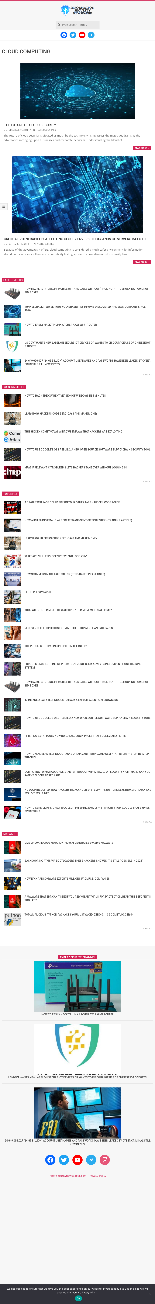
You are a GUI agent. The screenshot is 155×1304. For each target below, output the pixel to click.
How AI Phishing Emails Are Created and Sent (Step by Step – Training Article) (78, 520)
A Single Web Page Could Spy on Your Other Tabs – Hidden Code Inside (72, 502)
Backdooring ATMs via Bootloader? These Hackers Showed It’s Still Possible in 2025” (84, 860)
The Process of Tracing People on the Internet (58, 646)
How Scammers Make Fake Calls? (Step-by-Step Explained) (65, 574)
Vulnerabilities (45, 243)
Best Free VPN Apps (38, 592)
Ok (78, 1298)
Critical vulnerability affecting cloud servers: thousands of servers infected (75, 239)
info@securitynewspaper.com (67, 1175)
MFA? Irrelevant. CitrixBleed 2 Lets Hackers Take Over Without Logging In (76, 467)
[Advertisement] (77, 1213)
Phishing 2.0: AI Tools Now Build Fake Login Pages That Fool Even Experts (75, 735)
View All (147, 374)
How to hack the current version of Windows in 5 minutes (65, 395)
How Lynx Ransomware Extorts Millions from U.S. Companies (67, 878)
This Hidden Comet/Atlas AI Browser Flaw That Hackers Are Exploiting (73, 431)
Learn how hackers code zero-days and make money (61, 413)
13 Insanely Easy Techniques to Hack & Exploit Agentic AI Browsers (71, 699)
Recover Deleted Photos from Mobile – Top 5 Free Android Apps (69, 628)
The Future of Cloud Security (30, 125)
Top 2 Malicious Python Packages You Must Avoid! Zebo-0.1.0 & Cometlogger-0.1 (80, 914)
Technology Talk (46, 129)
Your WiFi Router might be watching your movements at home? (68, 610)
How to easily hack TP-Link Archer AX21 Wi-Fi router (61, 324)
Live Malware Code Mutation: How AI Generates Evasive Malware (69, 842)
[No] (150, 1294)
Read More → (142, 148)
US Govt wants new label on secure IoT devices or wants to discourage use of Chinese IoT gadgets (77, 1077)
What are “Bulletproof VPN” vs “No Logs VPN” (56, 556)
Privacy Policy (97, 1175)
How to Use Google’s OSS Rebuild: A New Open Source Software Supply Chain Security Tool (87, 449)
